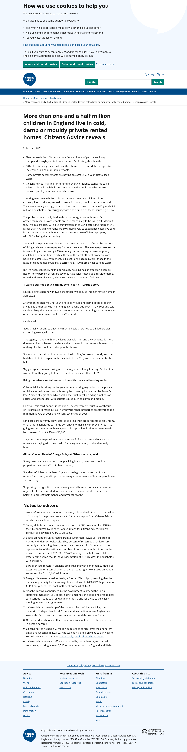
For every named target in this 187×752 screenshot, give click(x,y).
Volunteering (102, 715)
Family (91, 91)
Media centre (57, 98)
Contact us (101, 682)
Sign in (160, 74)
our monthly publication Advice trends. (81, 636)
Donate (91, 82)
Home (26, 98)
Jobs (98, 720)
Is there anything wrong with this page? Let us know (93, 665)
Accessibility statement (144, 678)
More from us (149, 91)
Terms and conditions (143, 682)
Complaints (101, 696)
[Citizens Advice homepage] (30, 735)
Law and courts (105, 91)
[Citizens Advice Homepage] (30, 79)
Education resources (70, 682)
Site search (65, 687)
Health (135, 91)
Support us (101, 687)
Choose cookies (105, 64)
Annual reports (103, 692)
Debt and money (51, 91)
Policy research (103, 710)
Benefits (27, 91)
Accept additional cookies (41, 64)
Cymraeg (149, 74)
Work (37, 91)
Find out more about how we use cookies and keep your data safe (61, 44)
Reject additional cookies (77, 64)
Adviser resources (69, 678)
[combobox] (126, 82)
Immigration (123, 91)
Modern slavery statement (109, 706)
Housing (80, 91)
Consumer (68, 91)
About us (100, 678)
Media (99, 701)
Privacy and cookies (142, 687)
